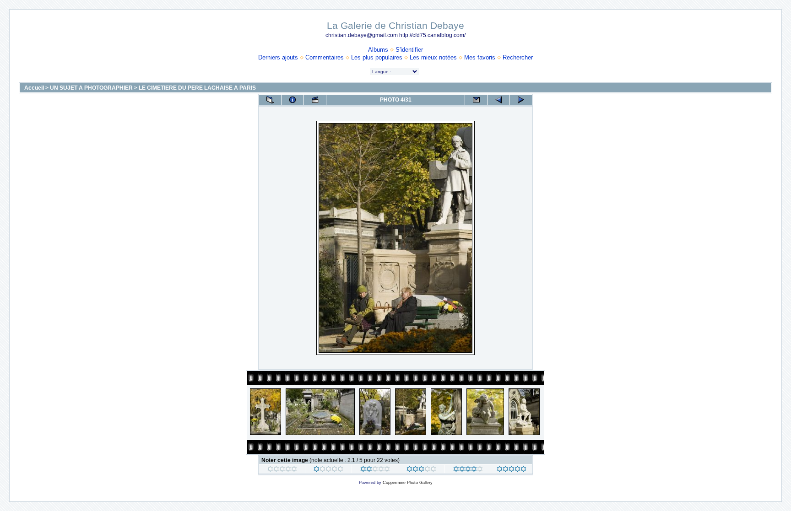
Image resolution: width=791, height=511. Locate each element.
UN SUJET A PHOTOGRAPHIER (91, 88)
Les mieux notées (433, 57)
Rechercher (518, 57)
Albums (378, 49)
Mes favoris (479, 57)
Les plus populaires (376, 57)
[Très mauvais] (282, 470)
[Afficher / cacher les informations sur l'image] (292, 100)
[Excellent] (468, 470)
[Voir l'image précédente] (498, 100)
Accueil (34, 88)
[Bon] (421, 470)
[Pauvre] (328, 470)
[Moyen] (375, 470)
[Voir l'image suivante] (521, 100)
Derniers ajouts (278, 57)
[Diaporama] (315, 100)
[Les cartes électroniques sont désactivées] (476, 100)
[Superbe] (511, 470)
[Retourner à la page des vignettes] (270, 100)
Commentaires (324, 57)
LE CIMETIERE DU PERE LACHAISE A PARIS (197, 88)
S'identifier (409, 49)
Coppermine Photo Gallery (408, 482)
